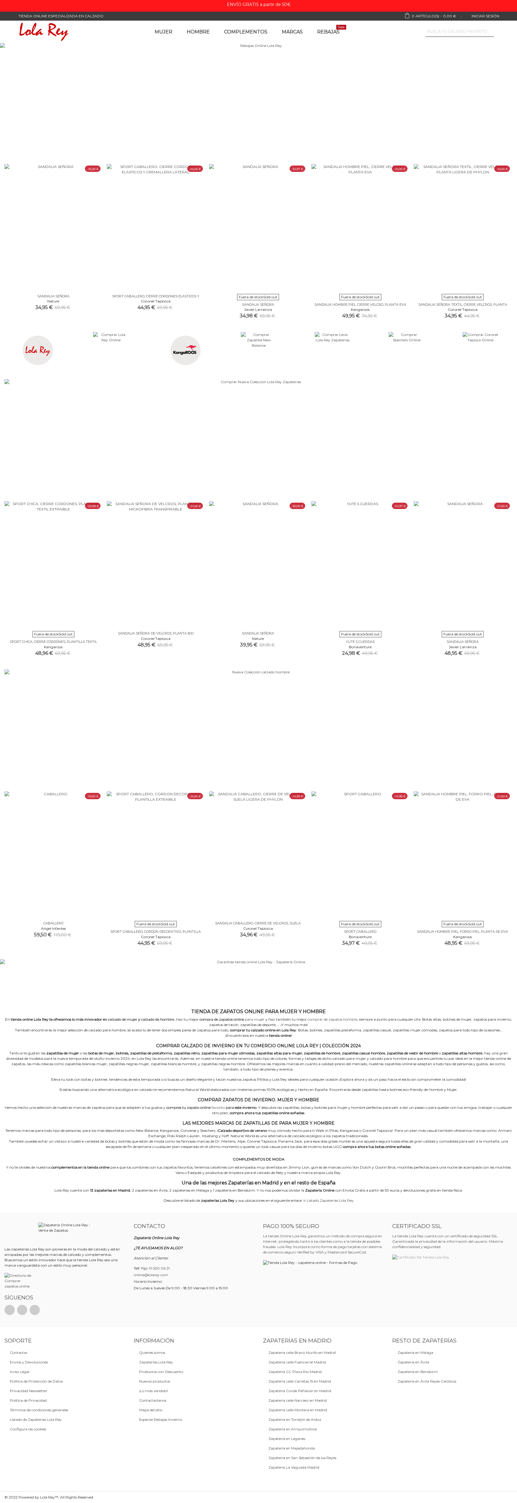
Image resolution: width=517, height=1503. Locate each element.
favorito (200, 1107)
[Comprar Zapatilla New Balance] (259, 350)
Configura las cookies (28, 1429)
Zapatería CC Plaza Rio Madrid (295, 1371)
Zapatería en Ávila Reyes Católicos (427, 1381)
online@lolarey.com (151, 1275)
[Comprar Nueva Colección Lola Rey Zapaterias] (258, 438)
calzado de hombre (157, 1019)
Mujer (163, 32)
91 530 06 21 (159, 1268)
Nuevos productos (154, 1381)
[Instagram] (35, 1310)
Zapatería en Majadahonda (291, 1448)
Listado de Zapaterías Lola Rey (36, 1419)
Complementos (245, 32)
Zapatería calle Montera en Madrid (297, 1410)
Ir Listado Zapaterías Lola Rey (328, 1200)
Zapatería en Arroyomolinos (292, 1429)
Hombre (198, 32)
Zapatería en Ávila (413, 1362)
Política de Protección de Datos (36, 1381)
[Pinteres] (22, 1310)
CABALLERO (53, 923)
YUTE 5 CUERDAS (360, 642)
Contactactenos (152, 1400)
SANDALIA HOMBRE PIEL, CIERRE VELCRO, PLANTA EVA (360, 304)
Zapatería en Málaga (415, 1352)
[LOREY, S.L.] (43, 31)
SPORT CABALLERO (360, 931)
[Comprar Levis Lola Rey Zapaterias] (332, 350)
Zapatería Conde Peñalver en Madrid (299, 1391)
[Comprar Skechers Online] (406, 350)
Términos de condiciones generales (39, 1410)
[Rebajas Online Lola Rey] (258, 103)
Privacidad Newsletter (28, 1391)
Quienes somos (152, 1352)
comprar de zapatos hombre (332, 1019)
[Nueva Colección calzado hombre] (258, 728)
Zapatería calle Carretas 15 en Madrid (299, 1381)
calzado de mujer (122, 1019)
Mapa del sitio (150, 1410)
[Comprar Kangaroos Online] (185, 350)
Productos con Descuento (161, 1371)
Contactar (19, 1352)
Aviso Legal (19, 1371)
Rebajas (331, 31)
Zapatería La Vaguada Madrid (293, 1467)
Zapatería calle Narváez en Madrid (297, 1400)
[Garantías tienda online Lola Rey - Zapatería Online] (258, 981)
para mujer (232, 1019)
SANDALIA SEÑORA (53, 296)
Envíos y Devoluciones (29, 1362)
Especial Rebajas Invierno (160, 1419)
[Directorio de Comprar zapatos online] (19, 1281)
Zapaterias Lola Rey (156, 1362)
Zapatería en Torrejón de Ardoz (294, 1419)
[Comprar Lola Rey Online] (37, 350)
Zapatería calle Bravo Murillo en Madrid (302, 1352)
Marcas (292, 32)
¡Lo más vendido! (153, 1391)
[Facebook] (9, 1310)
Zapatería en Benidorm (418, 1371)
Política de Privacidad (28, 1400)
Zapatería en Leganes (286, 1438)
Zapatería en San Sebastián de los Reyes (302, 1457)
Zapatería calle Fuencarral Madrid (297, 1362)
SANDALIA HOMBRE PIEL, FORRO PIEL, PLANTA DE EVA (462, 931)
